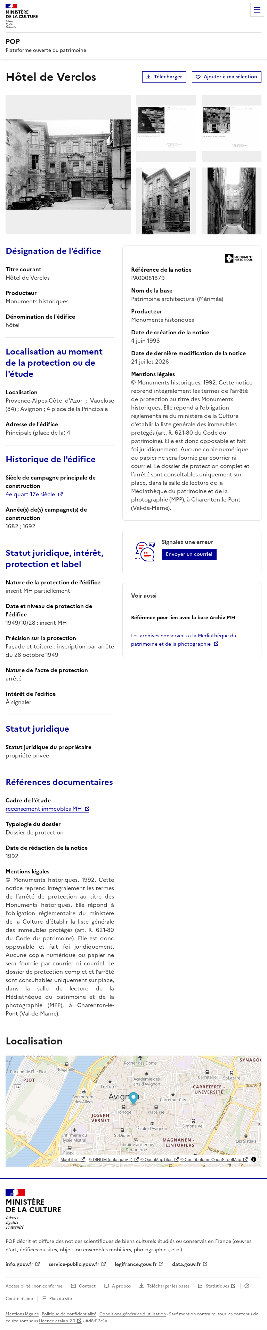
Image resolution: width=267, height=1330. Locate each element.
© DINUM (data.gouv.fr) (110, 1159)
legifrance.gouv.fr (136, 1264)
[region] (133, 1111)
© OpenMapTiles (156, 1159)
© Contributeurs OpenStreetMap (210, 1159)
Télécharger (168, 76)
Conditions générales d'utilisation (132, 1314)
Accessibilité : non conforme (34, 1286)
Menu (257, 10)
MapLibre (69, 1159)
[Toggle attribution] (254, 1159)
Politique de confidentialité (69, 1314)
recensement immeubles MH (44, 808)
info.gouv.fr (19, 1264)
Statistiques (217, 1286)
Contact (87, 1286)
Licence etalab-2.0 (57, 1321)
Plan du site (60, 1299)
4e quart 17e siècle (30, 494)
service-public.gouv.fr (74, 1264)
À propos (121, 1286)
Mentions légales (22, 1314)
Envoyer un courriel (189, 554)
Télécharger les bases (168, 1286)
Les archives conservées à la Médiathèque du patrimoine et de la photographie (183, 640)
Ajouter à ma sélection (230, 76)
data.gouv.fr (186, 1264)
